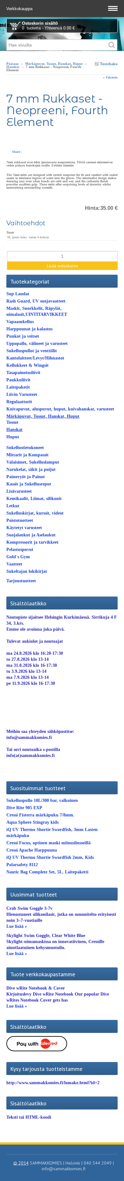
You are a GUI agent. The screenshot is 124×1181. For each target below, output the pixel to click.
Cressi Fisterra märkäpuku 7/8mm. (40, 815)
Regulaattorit (19, 401)
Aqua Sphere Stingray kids (32, 822)
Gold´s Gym (18, 556)
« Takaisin (110, 77)
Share (16, 151)
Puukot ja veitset (22, 336)
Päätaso (12, 64)
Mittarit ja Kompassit (27, 455)
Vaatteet (14, 564)
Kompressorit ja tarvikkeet (32, 542)
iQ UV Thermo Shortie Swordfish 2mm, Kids (50, 857)
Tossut (12, 422)
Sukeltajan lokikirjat (26, 571)
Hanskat (12, 67)
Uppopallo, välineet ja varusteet (37, 343)
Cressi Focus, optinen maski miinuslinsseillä (48, 842)
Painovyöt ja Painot (25, 476)
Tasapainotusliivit (23, 372)
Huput (12, 436)
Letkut (12, 505)
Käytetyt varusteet (24, 527)
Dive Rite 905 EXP (24, 807)
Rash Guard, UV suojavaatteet (35, 301)
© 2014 (21, 1163)
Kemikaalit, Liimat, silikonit (34, 498)
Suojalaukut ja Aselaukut (31, 535)
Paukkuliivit (18, 380)
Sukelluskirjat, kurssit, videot (35, 513)
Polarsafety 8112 (22, 864)
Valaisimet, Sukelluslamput (32, 462)
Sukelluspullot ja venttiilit (31, 350)
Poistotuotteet (19, 520)
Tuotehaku (108, 64)
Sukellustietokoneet (25, 447)
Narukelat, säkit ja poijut (31, 469)
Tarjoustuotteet (21, 580)
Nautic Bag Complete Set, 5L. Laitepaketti (47, 872)
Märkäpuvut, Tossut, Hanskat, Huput (54, 64)
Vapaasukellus (20, 321)
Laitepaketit (18, 387)
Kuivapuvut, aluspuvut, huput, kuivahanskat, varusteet (60, 409)
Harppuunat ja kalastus (29, 329)
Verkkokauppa (20, 8)
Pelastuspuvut (19, 549)
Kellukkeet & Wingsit (27, 365)
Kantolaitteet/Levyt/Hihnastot (35, 358)
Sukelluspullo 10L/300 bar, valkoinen (42, 800)
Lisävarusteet (19, 491)
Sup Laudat (17, 293)
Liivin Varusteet (21, 394)
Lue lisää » (16, 926)
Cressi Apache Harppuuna (31, 850)
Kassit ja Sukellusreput (28, 484)
